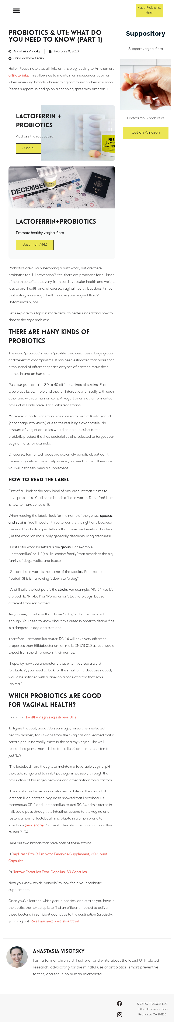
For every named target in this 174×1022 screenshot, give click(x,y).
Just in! (28, 148)
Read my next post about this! (55, 921)
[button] (16, 10)
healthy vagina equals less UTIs (51, 717)
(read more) (34, 825)
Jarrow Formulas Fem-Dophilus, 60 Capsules (50, 872)
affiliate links (18, 76)
